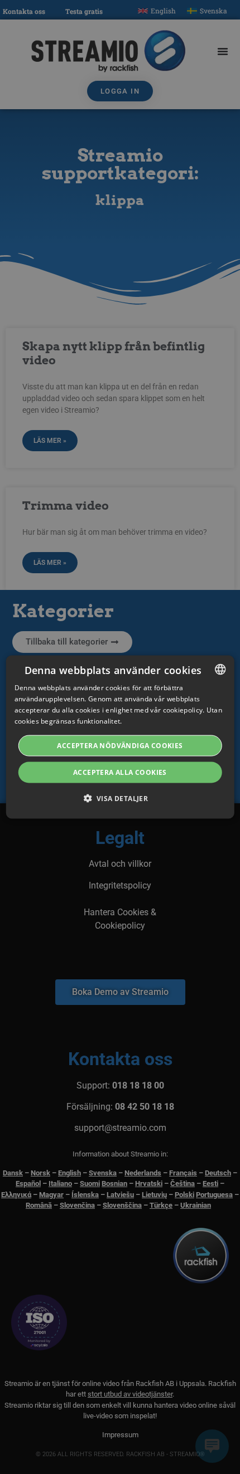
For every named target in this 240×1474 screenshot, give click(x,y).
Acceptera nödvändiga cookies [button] (120, 745)
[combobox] (219, 669)
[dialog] (120, 737)
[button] (120, 797)
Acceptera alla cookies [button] (120, 772)
